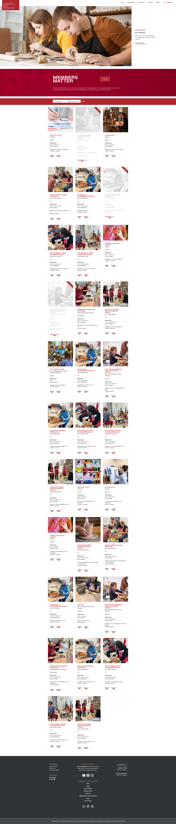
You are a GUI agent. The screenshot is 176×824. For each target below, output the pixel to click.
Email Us (51, 779)
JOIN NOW (105, 79)
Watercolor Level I (55, 135)
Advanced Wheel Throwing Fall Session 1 (58, 195)
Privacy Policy (88, 801)
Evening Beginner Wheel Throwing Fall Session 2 (113, 431)
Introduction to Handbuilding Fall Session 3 (59, 605)
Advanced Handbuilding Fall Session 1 (112, 195)
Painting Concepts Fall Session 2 (57, 536)
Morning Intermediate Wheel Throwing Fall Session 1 (84, 136)
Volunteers (88, 793)
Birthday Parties (88, 791)
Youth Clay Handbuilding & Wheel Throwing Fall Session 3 (113, 606)
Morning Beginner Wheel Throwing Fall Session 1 (58, 253)
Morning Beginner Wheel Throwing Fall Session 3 (113, 666)
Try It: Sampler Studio (57, 369)
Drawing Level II (110, 135)
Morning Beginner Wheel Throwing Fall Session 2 (85, 431)
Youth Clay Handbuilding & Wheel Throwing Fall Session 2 (113, 370)
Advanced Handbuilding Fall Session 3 (85, 666)
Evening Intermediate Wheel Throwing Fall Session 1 (112, 311)
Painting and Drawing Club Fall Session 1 (86, 310)
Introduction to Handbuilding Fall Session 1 (86, 195)
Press (88, 786)
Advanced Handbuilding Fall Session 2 (57, 431)
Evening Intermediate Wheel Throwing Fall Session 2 (57, 488)
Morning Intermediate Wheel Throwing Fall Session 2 (84, 546)
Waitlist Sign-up (81, 160)
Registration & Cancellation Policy (88, 796)
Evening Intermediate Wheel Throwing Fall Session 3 (84, 725)
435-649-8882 (52, 777)
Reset (83, 101)
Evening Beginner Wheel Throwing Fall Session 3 (58, 724)
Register (58, 155)
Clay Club (80, 605)
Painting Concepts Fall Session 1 (112, 244)
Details (52, 155)
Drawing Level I (110, 487)
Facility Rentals (88, 788)
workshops (151, 35)
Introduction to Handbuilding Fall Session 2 (86, 370)
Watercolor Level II (83, 487)
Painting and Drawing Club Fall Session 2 (58, 666)
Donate (88, 798)
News (88, 783)
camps (139, 37)
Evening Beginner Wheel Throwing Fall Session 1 (85, 253)
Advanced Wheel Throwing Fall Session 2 (113, 545)
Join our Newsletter (82, 766)
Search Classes (139, 43)
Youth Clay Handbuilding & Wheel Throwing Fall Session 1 (58, 311)
